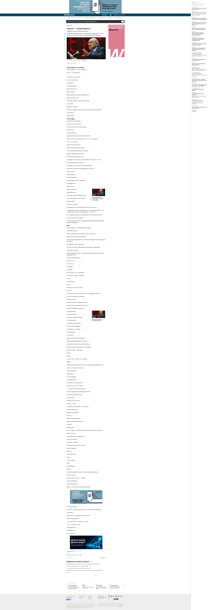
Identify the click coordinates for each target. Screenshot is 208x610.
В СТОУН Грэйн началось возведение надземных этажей (74, 587)
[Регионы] (115, 15)
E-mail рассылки (101, 598)
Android (90, 598)
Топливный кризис (110, 17)
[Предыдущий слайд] (67, 586)
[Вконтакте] (111, 596)
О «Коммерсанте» (82, 595)
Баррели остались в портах (80, 561)
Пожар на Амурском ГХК (93, 17)
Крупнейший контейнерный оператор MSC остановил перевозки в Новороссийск (83, 564)
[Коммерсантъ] (69, 15)
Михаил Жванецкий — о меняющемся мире (97, 319)
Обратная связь (101, 595)
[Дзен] (114, 596)
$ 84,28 (69, 17)
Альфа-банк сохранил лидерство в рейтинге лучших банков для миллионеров (115, 588)
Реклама (90, 595)
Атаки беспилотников (102, 17)
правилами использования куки (90, 21)
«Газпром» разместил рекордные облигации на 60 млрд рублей (101, 587)
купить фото (84, 60)
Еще (67, 572)
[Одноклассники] (116, 596)
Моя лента (198, 2)
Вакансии (90, 597)
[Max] (121, 596)
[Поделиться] (64, 44)
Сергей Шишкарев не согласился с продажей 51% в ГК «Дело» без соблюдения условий (84, 570)
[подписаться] (80, 554)
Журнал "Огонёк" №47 (70, 551)
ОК (122, 21)
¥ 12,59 (76, 17)
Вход (119, 14)
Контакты (81, 598)
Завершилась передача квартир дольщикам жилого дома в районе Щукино (87, 588)
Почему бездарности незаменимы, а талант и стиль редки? (97, 199)
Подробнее (120, 605)
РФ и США (86, 17)
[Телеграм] (109, 596)
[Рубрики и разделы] (124, 15)
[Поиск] (121, 15)
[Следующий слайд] (123, 586)
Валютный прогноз (118, 17)
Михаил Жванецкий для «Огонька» (73, 554)
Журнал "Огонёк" (69, 25)
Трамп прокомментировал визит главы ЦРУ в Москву (77, 566)
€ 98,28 (72, 17)
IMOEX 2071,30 (80, 17)
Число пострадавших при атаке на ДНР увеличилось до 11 (79, 568)
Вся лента (103, 557)
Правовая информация (102, 597)
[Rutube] (119, 596)
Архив (80, 597)
